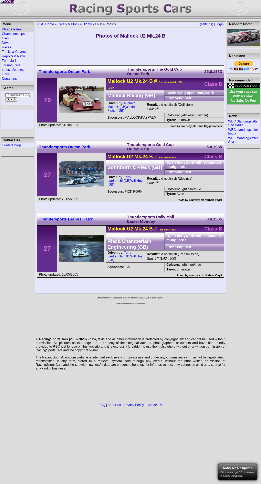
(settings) (206, 24)
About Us (114, 405)
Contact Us (154, 405)
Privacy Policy (133, 405)
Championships (13, 34)
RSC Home (45, 24)
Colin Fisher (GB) (121, 108)
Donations (9, 78)
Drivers (7, 43)
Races (6, 47)
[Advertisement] (17, 118)
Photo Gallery (12, 29)
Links (6, 74)
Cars (61, 24)
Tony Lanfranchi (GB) (119, 178)
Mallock (73, 24)
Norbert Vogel (213, 199)
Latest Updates (13, 69)
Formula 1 (9, 60)
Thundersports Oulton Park (64, 71)
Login (220, 24)
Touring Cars (11, 65)
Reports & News (13, 56)
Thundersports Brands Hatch (66, 219)
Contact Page (12, 145)
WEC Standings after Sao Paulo (243, 123)
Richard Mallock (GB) (121, 105)
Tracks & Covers (14, 51)
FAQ (102, 405)
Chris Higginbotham (209, 126)
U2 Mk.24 (89, 24)
